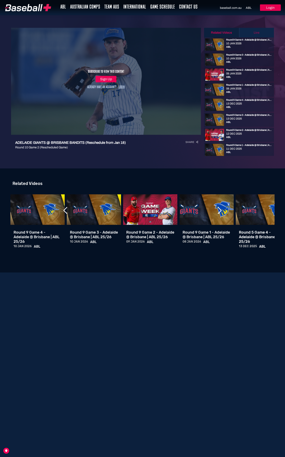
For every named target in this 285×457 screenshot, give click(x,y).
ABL (249, 7)
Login (270, 7)
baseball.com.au (231, 7)
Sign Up (106, 79)
